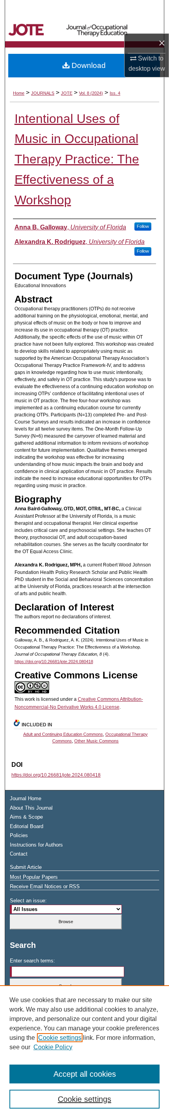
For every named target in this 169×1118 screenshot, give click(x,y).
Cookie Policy (52, 1047)
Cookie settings (59, 1037)
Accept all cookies (84, 1074)
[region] (84, 1051)
